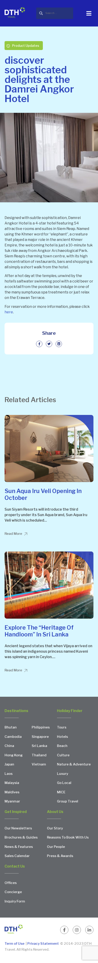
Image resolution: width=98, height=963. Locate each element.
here (9, 312)
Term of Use (15, 944)
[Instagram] (77, 930)
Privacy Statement (43, 944)
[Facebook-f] (64, 930)
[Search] (54, 13)
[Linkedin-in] (89, 930)
